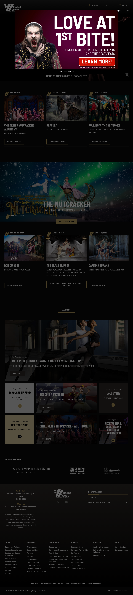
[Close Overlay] (118, 10)
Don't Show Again (66, 71)
